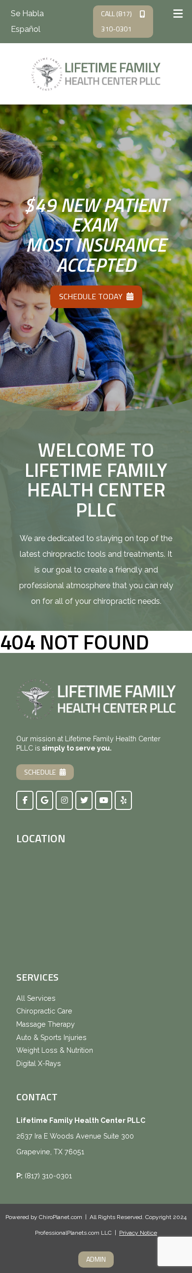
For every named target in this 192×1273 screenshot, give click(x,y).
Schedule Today (91, 296)
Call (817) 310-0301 (116, 21)
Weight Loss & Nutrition (54, 1050)
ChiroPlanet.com (60, 1217)
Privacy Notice (138, 1232)
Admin (96, 1259)
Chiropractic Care (44, 1011)
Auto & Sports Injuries (51, 1037)
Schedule (40, 772)
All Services (36, 998)
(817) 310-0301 (48, 1176)
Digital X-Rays (38, 1063)
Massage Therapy (45, 1024)
